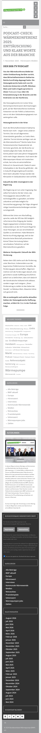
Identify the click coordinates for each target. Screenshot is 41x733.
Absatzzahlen (9, 325)
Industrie (8, 347)
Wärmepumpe (15, 370)
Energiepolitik (18, 331)
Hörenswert (25, 61)
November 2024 (12, 683)
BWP (30, 325)
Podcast (9, 357)
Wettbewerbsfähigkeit (11, 367)
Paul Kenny (31, 353)
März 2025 (10, 671)
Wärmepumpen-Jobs (16, 420)
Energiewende (27, 331)
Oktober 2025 (11, 649)
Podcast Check (30, 357)
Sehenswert (13, 417)
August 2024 (11, 692)
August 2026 (11, 618)
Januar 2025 (11, 677)
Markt (8, 353)
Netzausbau (13, 411)
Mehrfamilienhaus (18, 353)
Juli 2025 (9, 658)
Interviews (12, 401)
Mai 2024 (9, 702)
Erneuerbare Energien (11, 335)
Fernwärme (9, 338)
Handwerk (10, 344)
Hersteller (28, 344)
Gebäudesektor (28, 338)
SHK (17, 364)
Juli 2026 (9, 621)
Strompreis (22, 364)
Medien (34, 61)
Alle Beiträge (13, 389)
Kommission (8, 350)
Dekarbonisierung (16, 329)
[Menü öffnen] (4, 22)
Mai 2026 (9, 627)
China (7, 329)
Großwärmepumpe (18, 340)
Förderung (17, 338)
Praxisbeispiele (14, 414)
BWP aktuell (13, 392)
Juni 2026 (9, 624)
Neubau (25, 353)
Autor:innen (13, 432)
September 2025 (13, 652)
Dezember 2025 (12, 643)
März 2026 (10, 633)
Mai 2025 (9, 665)
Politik (7, 361)
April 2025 (10, 668)
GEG (6, 341)
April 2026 (10, 630)
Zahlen (10, 423)
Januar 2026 (11, 640)
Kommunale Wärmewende (19, 405)
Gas (22, 337)
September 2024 (13, 689)
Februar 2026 (11, 637)
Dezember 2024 (12, 680)
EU (18, 335)
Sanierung (10, 364)
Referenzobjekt (17, 360)
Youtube (18, 374)
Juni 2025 (9, 661)
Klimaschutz (25, 347)
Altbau (22, 325)
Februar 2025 (11, 674)
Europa (24, 334)
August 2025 (11, 655)
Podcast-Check (18, 357)
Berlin (25, 325)
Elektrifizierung (9, 331)
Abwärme (16, 325)
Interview (16, 347)
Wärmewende (10, 374)
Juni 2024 (9, 699)
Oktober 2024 (11, 686)
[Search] (24, 27)
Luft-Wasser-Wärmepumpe (21, 350)
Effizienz (26, 329)
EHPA (32, 328)
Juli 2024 (9, 696)
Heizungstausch (20, 344)
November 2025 (12, 646)
